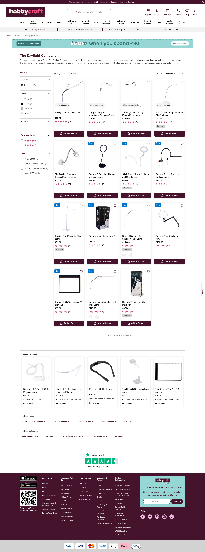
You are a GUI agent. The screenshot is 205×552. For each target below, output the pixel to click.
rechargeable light (84, 421)
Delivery (45, 483)
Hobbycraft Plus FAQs (49, 495)
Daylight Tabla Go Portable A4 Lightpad (68, 303)
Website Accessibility (49, 509)
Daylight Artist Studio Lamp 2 (102, 236)
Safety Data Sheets (121, 535)
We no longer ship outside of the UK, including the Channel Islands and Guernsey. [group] (102, 2)
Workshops (83, 487)
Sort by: (160, 73)
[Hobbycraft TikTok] (171, 516)
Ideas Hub (82, 483)
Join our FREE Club (170, 29)
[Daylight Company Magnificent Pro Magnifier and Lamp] (102, 94)
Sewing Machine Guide (84, 500)
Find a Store (65, 493)
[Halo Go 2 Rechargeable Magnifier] (136, 284)
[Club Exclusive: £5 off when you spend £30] (102, 43)
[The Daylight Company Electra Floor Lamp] (136, 94)
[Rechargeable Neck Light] (102, 371)
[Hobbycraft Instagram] (157, 516)
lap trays (49, 436)
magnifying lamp (107, 421)
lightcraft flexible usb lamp (32, 421)
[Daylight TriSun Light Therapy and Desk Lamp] (102, 156)
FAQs (44, 491)
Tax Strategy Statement (101, 518)
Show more (28, 404)
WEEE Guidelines (121, 531)
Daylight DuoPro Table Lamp (68, 112)
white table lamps (29, 436)
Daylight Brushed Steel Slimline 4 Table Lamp (132, 237)
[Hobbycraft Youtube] (150, 516)
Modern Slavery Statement (102, 512)
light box (127, 421)
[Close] (203, 2)
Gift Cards (64, 505)
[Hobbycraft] (25, 13)
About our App (65, 489)
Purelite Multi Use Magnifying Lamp (135, 390)
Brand (17, 36)
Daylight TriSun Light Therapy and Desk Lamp (102, 175)
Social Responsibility (104, 501)
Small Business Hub (67, 516)
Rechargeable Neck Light (100, 389)
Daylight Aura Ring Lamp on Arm (168, 237)
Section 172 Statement (104, 523)
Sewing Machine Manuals (120, 508)
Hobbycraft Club (66, 497)
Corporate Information (104, 489)
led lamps (119, 436)
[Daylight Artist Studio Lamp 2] (102, 218)
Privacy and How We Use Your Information (122, 494)
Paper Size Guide (121, 523)
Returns (45, 487)
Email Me (177, 501)
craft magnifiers (99, 436)
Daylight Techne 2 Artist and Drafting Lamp (168, 175)
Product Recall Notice (49, 513)
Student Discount (66, 509)
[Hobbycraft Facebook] (142, 516)
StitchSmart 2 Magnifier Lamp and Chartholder (135, 175)
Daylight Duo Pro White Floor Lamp (68, 237)
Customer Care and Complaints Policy (49, 504)
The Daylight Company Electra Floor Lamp (132, 113)
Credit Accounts (66, 512)
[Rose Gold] (130, 255)
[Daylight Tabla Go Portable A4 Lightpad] (69, 284)
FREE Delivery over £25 (35, 29)
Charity (99, 497)
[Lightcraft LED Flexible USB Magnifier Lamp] (36, 371)
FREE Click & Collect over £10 (79, 29)
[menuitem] (21, 22)
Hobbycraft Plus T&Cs (122, 489)
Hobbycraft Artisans (85, 495)
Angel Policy (119, 503)
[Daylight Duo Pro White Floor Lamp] (69, 218)
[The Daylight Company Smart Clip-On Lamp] (169, 94)
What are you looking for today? (90, 12)
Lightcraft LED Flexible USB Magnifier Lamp (36, 390)
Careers (99, 485)
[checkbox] (35, 99)
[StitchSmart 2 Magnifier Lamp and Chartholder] (136, 156)
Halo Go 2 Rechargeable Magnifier (133, 303)
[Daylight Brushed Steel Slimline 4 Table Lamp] (136, 218)
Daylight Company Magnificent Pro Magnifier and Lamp (102, 114)
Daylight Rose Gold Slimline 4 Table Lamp (102, 303)
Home (8, 36)
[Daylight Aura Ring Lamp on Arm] (169, 218)
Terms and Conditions (122, 485)
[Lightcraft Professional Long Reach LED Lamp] (69, 371)
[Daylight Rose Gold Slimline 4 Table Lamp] (102, 284)
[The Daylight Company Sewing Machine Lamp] (69, 156)
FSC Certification (121, 519)
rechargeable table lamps (73, 436)
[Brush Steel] (124, 255)
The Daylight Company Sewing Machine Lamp (65, 175)
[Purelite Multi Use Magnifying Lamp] (135, 371)
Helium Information (67, 520)
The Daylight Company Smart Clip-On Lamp (169, 113)
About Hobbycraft (66, 485)
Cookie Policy (119, 499)
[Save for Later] (81, 82)
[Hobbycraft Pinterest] (164, 516)
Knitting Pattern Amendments (120, 514)
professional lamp (60, 421)
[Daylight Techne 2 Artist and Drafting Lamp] (169, 156)
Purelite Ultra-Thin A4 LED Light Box (167, 390)
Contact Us (46, 499)
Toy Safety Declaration (123, 527)
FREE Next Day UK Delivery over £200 (125, 29)
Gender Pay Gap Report (102, 506)
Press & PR (101, 493)
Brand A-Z (64, 501)
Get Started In (83, 491)
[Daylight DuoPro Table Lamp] (69, 94)
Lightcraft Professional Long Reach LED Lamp (68, 390)
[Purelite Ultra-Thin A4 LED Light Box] (168, 371)
